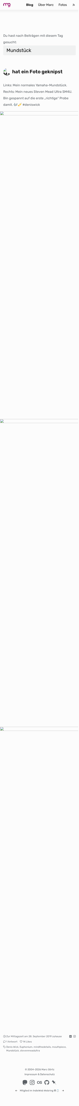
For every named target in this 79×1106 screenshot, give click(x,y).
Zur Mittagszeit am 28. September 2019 (29, 1036)
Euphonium (26, 1047)
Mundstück (12, 1050)
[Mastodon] (24, 1082)
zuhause (57, 1036)
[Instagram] (32, 1082)
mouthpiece (59, 1047)
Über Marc (46, 5)
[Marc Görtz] (10, 5)
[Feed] (74, 5)
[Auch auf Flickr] (70, 1036)
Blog (29, 5)
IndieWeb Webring (43, 1090)
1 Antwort (11, 1041)
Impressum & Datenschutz (40, 1074)
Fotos (63, 5)
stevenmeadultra (30, 1050)
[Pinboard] (54, 1082)
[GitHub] (46, 1082)
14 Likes (27, 1041)
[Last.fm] (39, 1082)
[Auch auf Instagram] (74, 1036)
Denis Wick (12, 1047)
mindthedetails (42, 1047)
